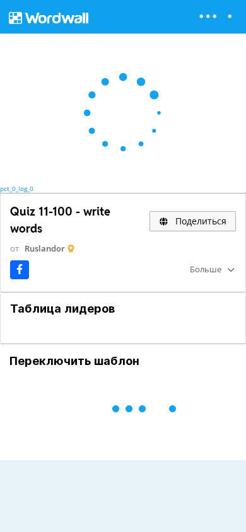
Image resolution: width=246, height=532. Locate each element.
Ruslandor (45, 248)
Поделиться (199, 221)
